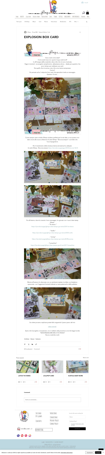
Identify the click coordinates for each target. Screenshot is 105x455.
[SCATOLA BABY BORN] (77, 367)
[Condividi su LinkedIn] (32, 344)
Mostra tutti (86, 357)
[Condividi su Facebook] (25, 344)
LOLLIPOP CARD (48, 376)
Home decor (54, 21)
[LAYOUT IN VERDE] (27, 367)
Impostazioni (90, 452)
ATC (70, 21)
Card (40, 21)
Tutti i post (19, 21)
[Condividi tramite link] (36, 344)
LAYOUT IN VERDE (24, 376)
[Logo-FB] (18, 435)
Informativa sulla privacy (67, 452)
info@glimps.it (26, 429)
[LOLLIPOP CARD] (52, 367)
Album (34, 21)
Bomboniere (63, 21)
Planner (46, 21)
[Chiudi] (103, 452)
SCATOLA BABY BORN (75, 376)
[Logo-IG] (29, 435)
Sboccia (32, 339)
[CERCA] (83, 13)
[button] (87, 12)
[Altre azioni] (80, 32)
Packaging (38, 339)
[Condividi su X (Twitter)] (28, 344)
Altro (75, 21)
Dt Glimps (27, 21)
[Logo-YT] (22, 435)
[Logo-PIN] (25, 435)
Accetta (98, 452)
